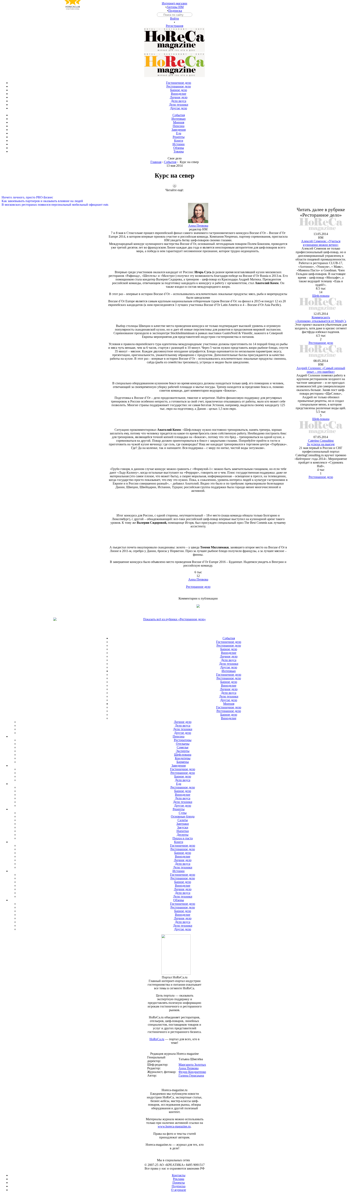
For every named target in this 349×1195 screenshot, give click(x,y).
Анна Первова (198, 225)
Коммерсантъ (321, 317)
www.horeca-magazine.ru (174, 1126)
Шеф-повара (320, 295)
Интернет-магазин (174, 3)
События (170, 162)
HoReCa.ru (156, 1039)
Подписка (175, 10)
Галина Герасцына (191, 1075)
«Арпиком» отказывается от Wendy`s (320, 321)
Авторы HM (175, 7)
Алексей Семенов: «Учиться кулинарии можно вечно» (320, 243)
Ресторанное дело (198, 586)
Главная (155, 162)
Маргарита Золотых (192, 1064)
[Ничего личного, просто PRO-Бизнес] (174, 194)
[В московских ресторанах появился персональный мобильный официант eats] (174, 201)
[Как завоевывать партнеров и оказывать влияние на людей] (174, 197)
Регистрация (174, 25)
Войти (174, 18)
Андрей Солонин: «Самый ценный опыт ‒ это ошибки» (320, 369)
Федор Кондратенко (192, 1072)
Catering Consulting (321, 440)
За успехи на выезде (321, 444)
